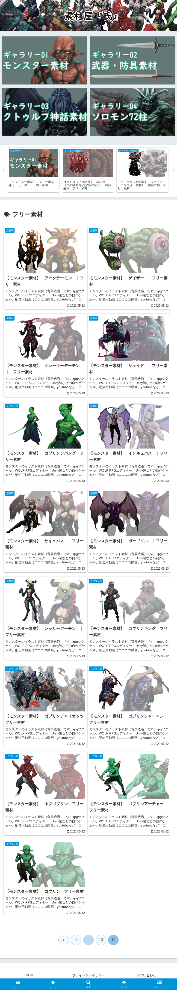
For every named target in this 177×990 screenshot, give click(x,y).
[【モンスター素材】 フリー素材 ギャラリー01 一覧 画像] (44, 60)
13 (101, 940)
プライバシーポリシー (88, 975)
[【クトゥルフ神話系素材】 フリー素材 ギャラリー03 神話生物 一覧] (44, 112)
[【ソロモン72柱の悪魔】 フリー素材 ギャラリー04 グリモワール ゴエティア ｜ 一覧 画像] (132, 112)
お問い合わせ (146, 975)
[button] (163, 737)
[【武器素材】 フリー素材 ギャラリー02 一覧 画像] (132, 60)
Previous (3, 171)
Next (173, 171)
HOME (30, 975)
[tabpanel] (33, 170)
